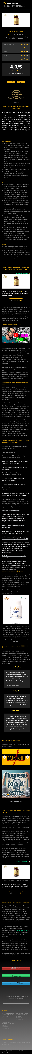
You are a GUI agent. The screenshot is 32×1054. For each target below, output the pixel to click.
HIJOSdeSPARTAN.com (14, 6)
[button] (13, 623)
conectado (18, 1042)
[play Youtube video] (16, 335)
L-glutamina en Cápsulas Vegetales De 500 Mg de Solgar (22, 1014)
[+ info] (16, 757)
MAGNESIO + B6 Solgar (11, 112)
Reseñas (25, 37)
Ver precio (20, 82)
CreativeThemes (6, 1053)
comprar (25, 598)
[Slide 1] (15, 767)
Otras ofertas (6, 295)
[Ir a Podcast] (16, 784)
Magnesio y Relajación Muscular (13, 37)
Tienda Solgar (16, 102)
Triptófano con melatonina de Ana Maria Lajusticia (8, 1023)
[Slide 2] (18, 767)
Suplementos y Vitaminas (16, 38)
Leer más (10, 82)
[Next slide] (27, 757)
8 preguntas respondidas (19, 293)
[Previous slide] (4, 757)
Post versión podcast (16, 801)
